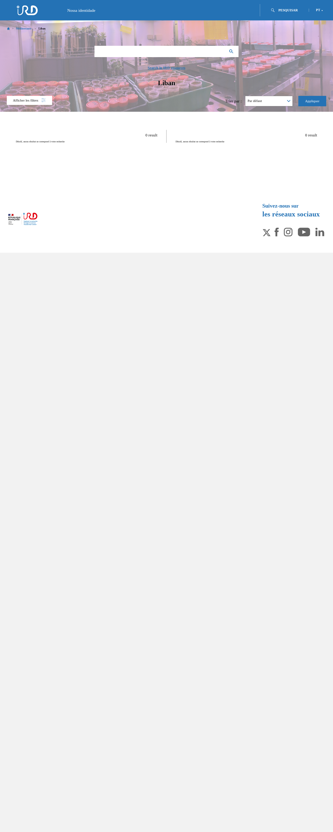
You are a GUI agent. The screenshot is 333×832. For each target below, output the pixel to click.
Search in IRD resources (166, 68)
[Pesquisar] (232, 51)
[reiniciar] (220, 51)
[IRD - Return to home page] (27, 10)
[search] (291, 10)
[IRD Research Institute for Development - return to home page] (23, 219)
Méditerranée (23, 28)
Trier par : (233, 101)
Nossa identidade (81, 10)
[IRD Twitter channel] (266, 231)
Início (8, 28)
